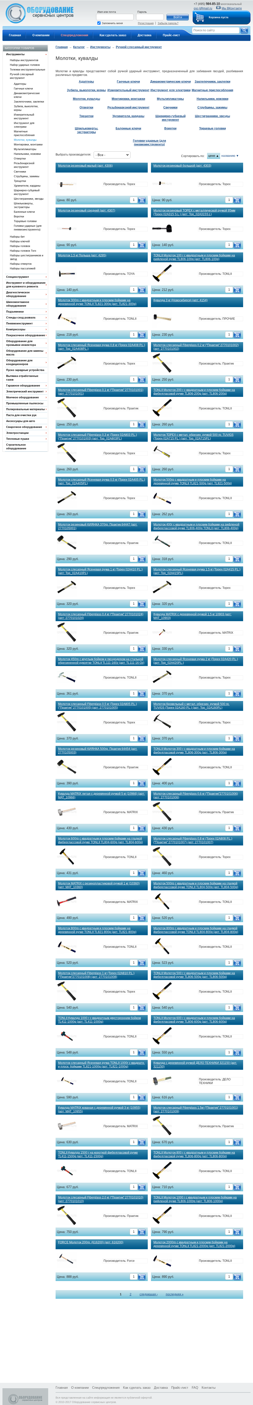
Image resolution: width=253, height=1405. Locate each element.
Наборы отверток (21, 263)
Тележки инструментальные (27, 69)
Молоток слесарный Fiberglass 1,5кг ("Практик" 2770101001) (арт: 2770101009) (195, 1109)
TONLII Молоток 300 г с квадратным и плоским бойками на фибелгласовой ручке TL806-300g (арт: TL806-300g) (194, 750)
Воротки (19, 216)
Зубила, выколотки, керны (26, 108)
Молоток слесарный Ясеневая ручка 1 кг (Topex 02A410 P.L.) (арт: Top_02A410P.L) (100, 571)
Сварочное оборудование (24, 426)
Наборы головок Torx (23, 250)
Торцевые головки (25, 221)
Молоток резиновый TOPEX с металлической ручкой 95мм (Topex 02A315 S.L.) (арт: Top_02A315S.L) (194, 212)
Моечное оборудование (22, 397)
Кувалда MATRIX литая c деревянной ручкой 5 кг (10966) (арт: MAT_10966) (101, 795)
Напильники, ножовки (27, 153)
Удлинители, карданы (27, 185)
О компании (40, 35)
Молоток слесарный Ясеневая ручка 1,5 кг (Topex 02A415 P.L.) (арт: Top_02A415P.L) (196, 571)
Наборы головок (20, 246)
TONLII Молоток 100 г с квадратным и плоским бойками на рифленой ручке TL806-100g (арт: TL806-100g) (194, 257)
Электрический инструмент (24, 391)
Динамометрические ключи (27, 95)
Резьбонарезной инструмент (24, 165)
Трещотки (20, 180)
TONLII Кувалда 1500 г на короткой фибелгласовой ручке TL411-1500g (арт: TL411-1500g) (98, 1154)
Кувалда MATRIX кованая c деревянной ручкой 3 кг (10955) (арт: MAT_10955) (99, 1109)
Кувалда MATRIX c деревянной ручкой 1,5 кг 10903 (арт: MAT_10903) (192, 616)
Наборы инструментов (24, 60)
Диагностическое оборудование (18, 294)
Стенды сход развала (20, 317)
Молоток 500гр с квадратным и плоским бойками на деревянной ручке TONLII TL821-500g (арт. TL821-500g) (192, 481)
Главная (15, 35)
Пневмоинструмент (19, 323)
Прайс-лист (171, 35)
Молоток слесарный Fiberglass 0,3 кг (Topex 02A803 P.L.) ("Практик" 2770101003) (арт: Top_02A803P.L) (97, 436)
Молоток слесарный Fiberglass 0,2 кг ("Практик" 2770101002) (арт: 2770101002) (196, 347)
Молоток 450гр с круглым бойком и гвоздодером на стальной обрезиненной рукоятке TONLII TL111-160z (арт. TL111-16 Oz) (101, 661)
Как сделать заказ (113, 35)
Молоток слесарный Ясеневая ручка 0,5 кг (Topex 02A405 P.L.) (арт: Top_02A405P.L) (101, 481)
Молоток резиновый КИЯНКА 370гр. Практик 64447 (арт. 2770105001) (97, 526)
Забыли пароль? (168, 23)
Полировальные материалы (25, 409)
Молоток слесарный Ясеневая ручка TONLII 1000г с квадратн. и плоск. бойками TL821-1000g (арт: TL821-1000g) (101, 1064)
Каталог (79, 47)
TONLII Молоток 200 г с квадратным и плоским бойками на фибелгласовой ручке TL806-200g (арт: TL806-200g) (194, 391)
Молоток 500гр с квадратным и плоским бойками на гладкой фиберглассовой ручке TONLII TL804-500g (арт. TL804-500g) (195, 885)
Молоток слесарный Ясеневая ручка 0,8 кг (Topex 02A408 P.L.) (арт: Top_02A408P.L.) (101, 347)
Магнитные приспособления (24, 133)
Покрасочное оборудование (25, 335)
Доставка (144, 35)
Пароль (142, 11)
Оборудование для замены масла (24, 352)
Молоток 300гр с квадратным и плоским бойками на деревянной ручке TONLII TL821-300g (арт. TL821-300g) (97, 302)
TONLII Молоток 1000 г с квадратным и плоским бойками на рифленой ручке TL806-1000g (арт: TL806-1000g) (195, 1199)
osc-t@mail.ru (203, 8)
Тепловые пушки (17, 438)
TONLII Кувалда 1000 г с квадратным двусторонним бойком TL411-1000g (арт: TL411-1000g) (99, 1019)
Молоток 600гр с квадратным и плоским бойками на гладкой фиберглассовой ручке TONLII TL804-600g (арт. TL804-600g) (100, 840)
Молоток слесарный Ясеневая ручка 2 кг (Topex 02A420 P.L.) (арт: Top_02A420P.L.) (195, 661)
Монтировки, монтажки (28, 144)
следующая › (149, 1294)
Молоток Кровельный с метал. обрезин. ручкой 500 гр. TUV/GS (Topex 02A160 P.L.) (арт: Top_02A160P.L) (191, 705)
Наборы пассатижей (22, 268)
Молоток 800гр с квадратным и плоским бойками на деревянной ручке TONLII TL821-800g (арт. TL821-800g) (97, 930)
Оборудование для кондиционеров (19, 362)
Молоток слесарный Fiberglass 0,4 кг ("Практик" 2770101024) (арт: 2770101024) (100, 616)
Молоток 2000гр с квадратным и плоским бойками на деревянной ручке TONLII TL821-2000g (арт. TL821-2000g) (194, 1244)
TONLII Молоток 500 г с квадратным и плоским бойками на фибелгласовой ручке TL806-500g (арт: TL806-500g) (194, 975)
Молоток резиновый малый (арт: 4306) (85, 165)
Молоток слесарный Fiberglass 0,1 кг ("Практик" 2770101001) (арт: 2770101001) (100, 391)
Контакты (208, 1387)
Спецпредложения (74, 35)
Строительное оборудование (16, 446)
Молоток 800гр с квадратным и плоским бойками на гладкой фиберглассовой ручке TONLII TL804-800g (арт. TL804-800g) (195, 930)
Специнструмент (17, 276)
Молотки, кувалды (25, 139)
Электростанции (17, 432)
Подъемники (15, 311)
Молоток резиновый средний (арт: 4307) (86, 210)
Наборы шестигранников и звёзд (26, 257)
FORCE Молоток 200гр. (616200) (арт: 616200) (90, 1242)
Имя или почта (106, 11)
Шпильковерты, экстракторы (23, 205)
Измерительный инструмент (24, 116)
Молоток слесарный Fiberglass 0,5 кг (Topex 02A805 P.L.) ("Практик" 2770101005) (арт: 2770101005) (97, 705)
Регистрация (146, 23)
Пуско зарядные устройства (25, 370)
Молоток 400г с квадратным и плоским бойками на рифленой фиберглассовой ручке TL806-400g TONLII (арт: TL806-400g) (196, 526)
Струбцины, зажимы (26, 176)
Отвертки (20, 158)
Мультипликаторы (25, 149)
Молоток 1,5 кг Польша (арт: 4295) (82, 255)
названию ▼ (230, 156)
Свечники (20, 171)
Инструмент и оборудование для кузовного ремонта (25, 284)
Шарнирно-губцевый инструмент (27, 192)
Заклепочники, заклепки (29, 101)
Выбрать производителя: (73, 154)
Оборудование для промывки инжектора (21, 343)
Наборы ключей (20, 241)
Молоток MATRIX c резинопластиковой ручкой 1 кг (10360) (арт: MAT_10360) (99, 885)
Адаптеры (20, 83)
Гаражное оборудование (23, 385)
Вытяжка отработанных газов (22, 377)
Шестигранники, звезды (28, 198)
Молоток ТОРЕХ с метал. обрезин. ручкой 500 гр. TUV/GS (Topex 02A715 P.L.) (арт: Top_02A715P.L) (193, 436)
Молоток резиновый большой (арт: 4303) (182, 165)
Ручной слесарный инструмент (22, 76)
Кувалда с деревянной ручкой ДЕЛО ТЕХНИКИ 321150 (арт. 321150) (195, 1064)
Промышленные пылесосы (24, 403)
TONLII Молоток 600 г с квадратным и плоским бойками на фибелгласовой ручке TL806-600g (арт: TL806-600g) (194, 1019)
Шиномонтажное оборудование (17, 303)
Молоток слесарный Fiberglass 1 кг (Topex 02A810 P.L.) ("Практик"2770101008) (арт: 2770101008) (96, 975)
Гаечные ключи (23, 88)
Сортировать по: (193, 156)
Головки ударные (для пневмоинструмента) (28, 227)
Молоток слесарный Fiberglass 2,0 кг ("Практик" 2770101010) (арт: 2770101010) (100, 1199)
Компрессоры (15, 329)
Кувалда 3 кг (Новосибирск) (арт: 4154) (180, 300)
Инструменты (15, 54)
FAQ (195, 1387)
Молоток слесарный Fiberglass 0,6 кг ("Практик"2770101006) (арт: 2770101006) (195, 795)
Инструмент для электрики (24, 125)
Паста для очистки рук (21, 415)
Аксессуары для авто (20, 421)
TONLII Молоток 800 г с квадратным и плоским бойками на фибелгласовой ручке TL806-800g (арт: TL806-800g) (194, 1154)
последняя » (175, 1294)
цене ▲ (213, 156)
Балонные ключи (24, 211)
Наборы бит (17, 236)
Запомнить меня (112, 23)
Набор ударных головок (25, 64)
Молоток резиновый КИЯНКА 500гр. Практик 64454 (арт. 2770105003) (97, 750)
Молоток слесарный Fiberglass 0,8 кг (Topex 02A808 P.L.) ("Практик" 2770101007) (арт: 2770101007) (192, 840)
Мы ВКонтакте (232, 8)
